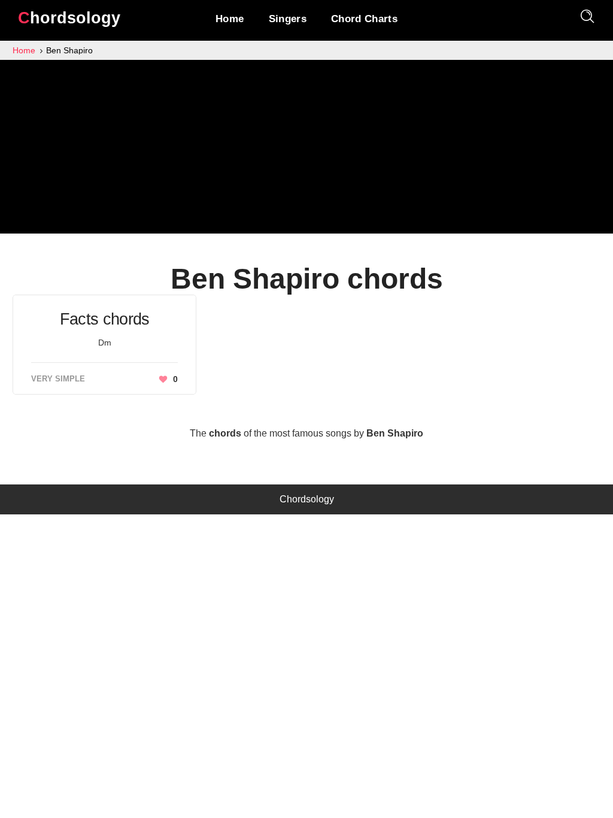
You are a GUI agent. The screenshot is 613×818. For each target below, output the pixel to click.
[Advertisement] (306, 150)
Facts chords (105, 319)
